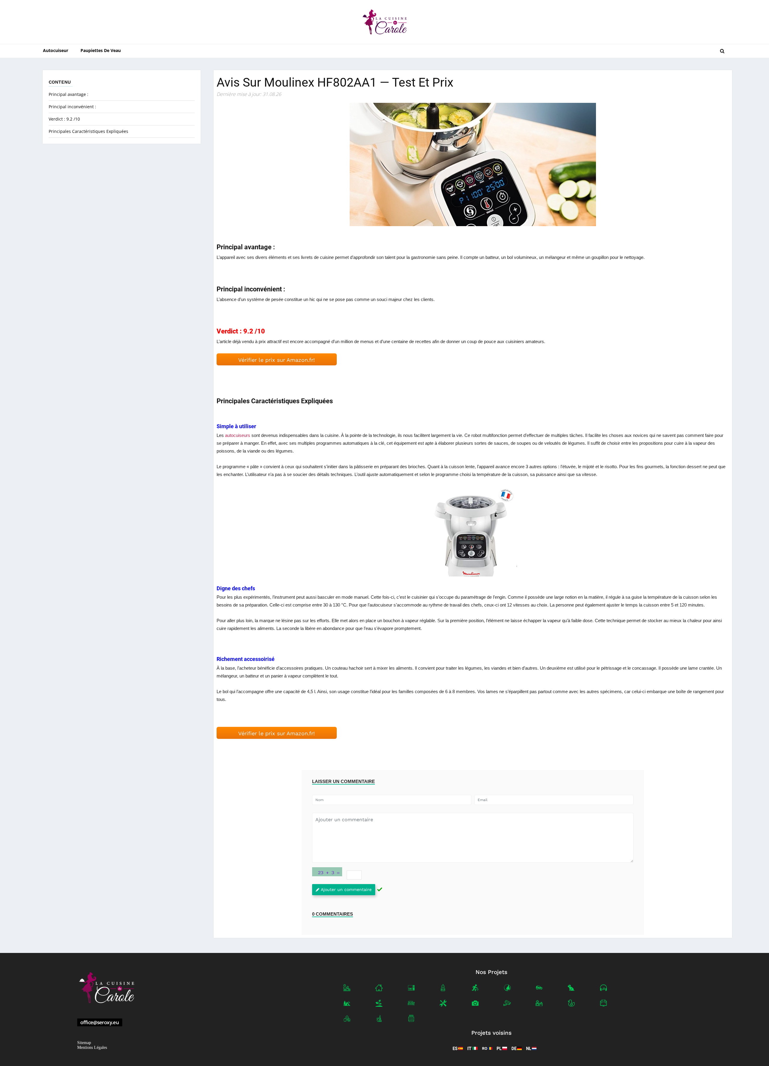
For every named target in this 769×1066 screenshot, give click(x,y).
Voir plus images (473, 531)
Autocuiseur (55, 50)
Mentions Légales (92, 1047)
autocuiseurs (237, 435)
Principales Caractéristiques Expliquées (88, 131)
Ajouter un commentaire (346, 889)
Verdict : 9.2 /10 (64, 119)
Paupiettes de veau (101, 50)
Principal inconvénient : (72, 106)
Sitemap (84, 1042)
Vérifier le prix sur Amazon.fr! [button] (276, 360)
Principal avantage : (68, 94)
